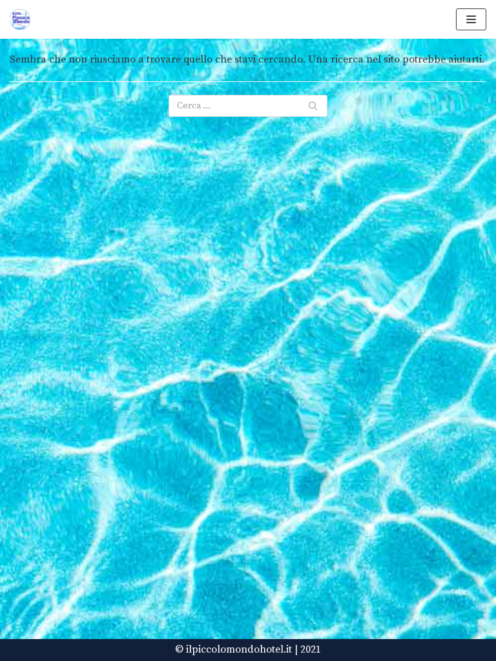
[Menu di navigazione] (471, 19)
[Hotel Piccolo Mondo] (20, 19)
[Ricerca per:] (248, 106)
